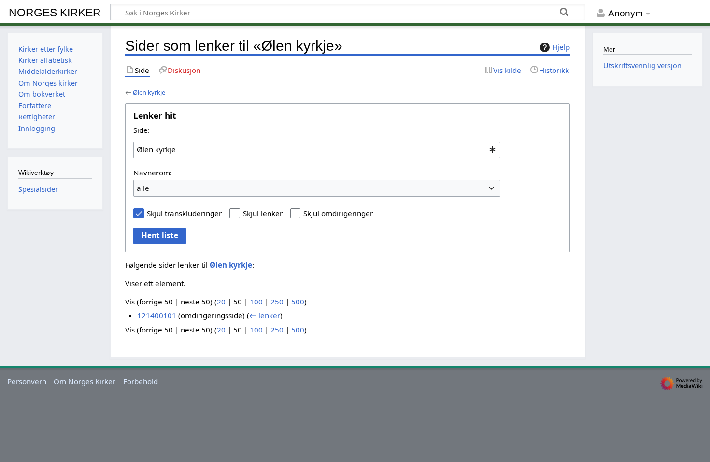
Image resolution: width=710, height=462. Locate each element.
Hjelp (561, 47)
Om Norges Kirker (84, 381)
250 (277, 301)
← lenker (264, 315)
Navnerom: (152, 172)
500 (297, 301)
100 (256, 301)
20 (221, 301)
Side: (141, 130)
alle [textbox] (143, 188)
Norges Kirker (55, 12)
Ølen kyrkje (149, 92)
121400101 (156, 315)
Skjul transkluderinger (184, 213)
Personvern (26, 381)
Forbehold (140, 381)
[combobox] (316, 150)
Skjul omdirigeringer (338, 213)
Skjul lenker (263, 213)
